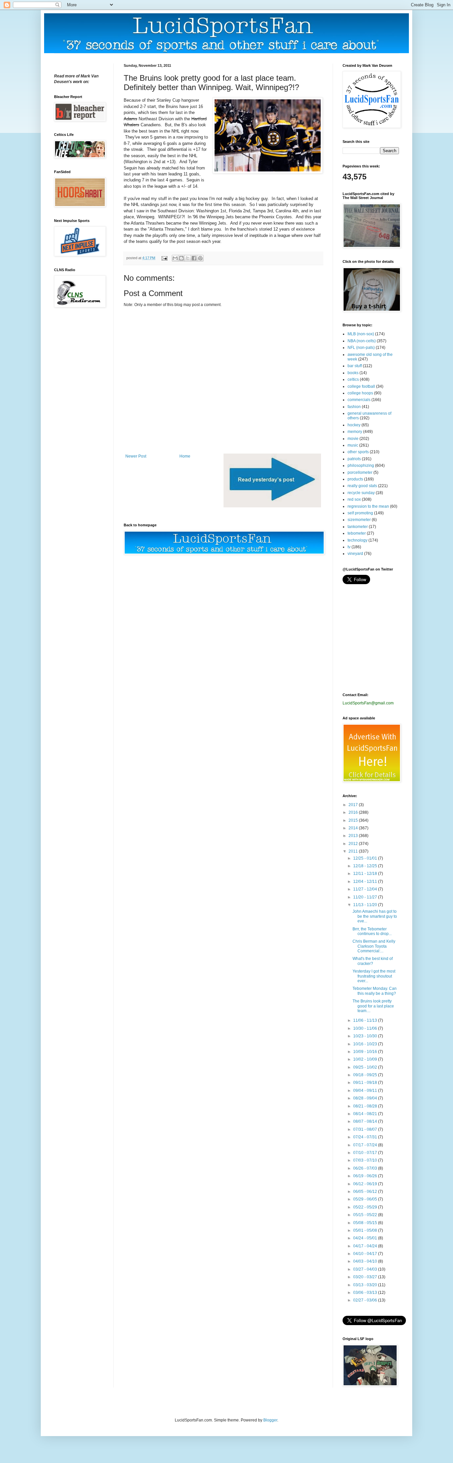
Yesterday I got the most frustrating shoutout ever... (374, 976)
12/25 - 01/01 (365, 858)
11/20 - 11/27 (365, 897)
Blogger (270, 1420)
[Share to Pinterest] (200, 258)
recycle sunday (361, 492)
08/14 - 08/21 (365, 1113)
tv (349, 547)
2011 (354, 851)
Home (184, 456)
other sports (358, 452)
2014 (354, 828)
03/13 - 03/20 (365, 1285)
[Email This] (175, 258)
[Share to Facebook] (194, 258)
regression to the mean (368, 506)
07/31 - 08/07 (365, 1129)
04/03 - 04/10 (365, 1261)
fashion (354, 406)
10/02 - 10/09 (365, 1059)
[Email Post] (164, 258)
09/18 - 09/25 (365, 1075)
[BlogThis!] (181, 258)
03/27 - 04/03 (365, 1269)
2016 (354, 812)
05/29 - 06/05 (365, 1199)
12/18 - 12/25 (365, 866)
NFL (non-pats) (361, 347)
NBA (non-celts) (362, 341)
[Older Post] (272, 506)
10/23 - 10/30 (365, 1036)
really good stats (362, 485)
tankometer (358, 526)
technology (357, 540)
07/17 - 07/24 (365, 1145)
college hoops (360, 393)
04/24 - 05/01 (365, 1238)
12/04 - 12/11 (365, 881)
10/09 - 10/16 (365, 1051)
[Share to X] (187, 258)
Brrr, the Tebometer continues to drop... (372, 931)
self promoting (360, 513)
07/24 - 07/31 (365, 1137)
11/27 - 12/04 (365, 889)
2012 (354, 843)
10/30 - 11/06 (365, 1028)
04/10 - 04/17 (365, 1253)
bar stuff (355, 366)
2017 (354, 804)
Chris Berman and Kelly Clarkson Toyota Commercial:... (374, 946)
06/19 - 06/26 (365, 1176)
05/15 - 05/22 (365, 1214)
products (355, 479)
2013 (354, 835)
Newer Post (135, 456)
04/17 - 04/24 (365, 1246)
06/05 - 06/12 (365, 1191)
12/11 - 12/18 (365, 873)
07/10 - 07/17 (365, 1152)
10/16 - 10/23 (365, 1044)
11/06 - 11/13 (365, 1020)
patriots (354, 459)
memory (355, 431)
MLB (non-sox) (361, 334)
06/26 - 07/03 (365, 1168)
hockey (354, 425)
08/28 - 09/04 (365, 1098)
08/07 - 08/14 (365, 1121)
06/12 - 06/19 (365, 1184)
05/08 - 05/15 (365, 1222)
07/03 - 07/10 (365, 1160)
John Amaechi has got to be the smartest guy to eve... (375, 916)
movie (353, 438)
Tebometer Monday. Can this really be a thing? (375, 990)
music (353, 445)
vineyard (355, 553)
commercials (359, 399)
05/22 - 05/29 (365, 1207)
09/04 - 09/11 (365, 1090)
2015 (354, 820)
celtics (353, 379)
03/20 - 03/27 (365, 1277)
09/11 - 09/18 (365, 1082)
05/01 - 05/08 (365, 1230)
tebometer (357, 533)
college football (361, 386)
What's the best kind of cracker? (373, 961)
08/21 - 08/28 (365, 1106)
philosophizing (361, 465)
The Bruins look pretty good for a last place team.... (373, 1006)
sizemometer (359, 519)
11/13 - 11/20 (365, 904)
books (353, 372)
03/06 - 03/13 (365, 1292)
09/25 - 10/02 (365, 1067)
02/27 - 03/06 (365, 1300)
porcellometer (360, 472)
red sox (354, 499)
